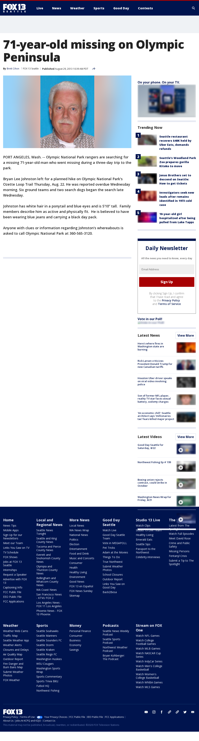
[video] (186, 448)
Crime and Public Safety (179, 544)
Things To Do (111, 557)
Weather (10, 625)
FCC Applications (13, 601)
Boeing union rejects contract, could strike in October (152, 482)
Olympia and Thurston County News (47, 570)
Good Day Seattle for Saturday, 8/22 (150, 446)
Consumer (75, 563)
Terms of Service (169, 304)
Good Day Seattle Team (114, 536)
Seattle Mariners (46, 635)
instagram (154, 712)
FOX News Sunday (81, 591)
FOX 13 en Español (81, 586)
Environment (77, 577)
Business (75, 640)
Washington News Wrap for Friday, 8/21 (154, 498)
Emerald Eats (144, 539)
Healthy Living (78, 572)
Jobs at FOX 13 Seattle (12, 563)
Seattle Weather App (16, 640)
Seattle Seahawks (47, 631)
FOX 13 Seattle (31, 68)
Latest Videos (150, 436)
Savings (74, 649)
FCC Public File (12, 592)
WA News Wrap (79, 530)
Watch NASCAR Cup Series (148, 654)
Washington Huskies (49, 659)
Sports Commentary (49, 676)
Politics (73, 539)
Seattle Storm (45, 645)
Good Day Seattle (111, 522)
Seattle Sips (143, 544)
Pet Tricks (109, 548)
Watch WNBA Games (149, 682)
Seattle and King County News (46, 540)
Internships (10, 570)
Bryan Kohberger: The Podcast (114, 657)
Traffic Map (10, 635)
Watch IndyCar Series (149, 661)
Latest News (149, 335)
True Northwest (113, 562)
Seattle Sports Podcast (111, 640)
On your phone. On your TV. (159, 82)
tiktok (169, 712)
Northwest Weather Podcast (115, 649)
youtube (146, 712)
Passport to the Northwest (145, 550)
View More (185, 335)
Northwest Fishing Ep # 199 (154, 462)
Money (75, 625)
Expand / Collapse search (193, 8)
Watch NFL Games (148, 635)
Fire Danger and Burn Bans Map (13, 665)
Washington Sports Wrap (48, 670)
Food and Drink (79, 553)
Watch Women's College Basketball (147, 676)
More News (79, 520)
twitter (185, 712)
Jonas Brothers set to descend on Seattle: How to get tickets (175, 179)
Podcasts (111, 625)
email (193, 712)
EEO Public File (12, 597)
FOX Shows (10, 557)
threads (177, 712)
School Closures (113, 574)
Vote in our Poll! (150, 319)
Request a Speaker (15, 574)
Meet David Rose (180, 538)
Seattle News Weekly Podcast (116, 632)
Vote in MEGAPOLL (115, 543)
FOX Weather (11, 680)
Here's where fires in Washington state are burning (151, 346)
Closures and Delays (16, 649)
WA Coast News (46, 590)
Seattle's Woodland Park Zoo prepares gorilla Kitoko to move (177, 162)
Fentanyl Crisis (178, 556)
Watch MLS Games (148, 687)
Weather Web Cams (15, 631)
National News (78, 535)
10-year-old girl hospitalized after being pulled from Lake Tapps (177, 218)
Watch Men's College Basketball (149, 667)
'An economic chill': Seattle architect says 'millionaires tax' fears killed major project (156, 416)
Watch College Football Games (146, 642)
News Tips (9, 525)
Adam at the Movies (115, 552)
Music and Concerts (81, 558)
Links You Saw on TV (16, 548)
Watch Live (109, 530)
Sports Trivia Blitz (47, 681)
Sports (42, 625)
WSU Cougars (45, 663)
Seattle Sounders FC (49, 640)
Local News (76, 525)
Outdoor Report (113, 579)
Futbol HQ (42, 686)
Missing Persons (179, 551)
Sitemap (74, 595)
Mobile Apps (11, 530)
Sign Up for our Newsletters (12, 536)
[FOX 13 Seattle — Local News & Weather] (16, 8)
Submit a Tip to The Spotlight (181, 562)
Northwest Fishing (47, 690)
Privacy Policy (171, 300)
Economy (75, 645)
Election (74, 544)
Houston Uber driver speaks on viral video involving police (155, 381)
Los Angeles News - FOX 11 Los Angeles (49, 604)
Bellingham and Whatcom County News (47, 581)
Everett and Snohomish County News (48, 558)
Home (8, 520)
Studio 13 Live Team (149, 530)
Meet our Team (13, 543)
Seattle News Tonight (44, 532)
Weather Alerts (12, 645)
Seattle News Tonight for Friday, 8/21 (153, 516)
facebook (162, 712)
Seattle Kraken (45, 649)
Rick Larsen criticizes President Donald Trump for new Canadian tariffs (155, 364)
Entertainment (78, 549)
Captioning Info (12, 587)
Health (73, 567)
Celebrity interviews (148, 557)
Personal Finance (80, 631)
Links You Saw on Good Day (114, 585)
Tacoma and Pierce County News (48, 548)
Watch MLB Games (148, 648)
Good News (76, 581)
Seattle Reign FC (46, 654)
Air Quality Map (12, 654)
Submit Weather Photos (113, 568)
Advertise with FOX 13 (15, 581)
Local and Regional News (49, 522)
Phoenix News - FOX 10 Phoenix (49, 612)
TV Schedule (10, 552)
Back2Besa (110, 592)
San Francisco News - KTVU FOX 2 (49, 596)
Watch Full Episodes (181, 534)
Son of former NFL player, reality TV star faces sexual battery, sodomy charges (154, 398)
